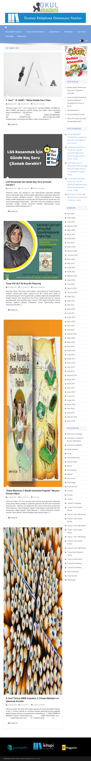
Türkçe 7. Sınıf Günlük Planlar (74, 531)
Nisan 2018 (71, 421)
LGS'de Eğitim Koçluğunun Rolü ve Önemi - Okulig (76, 156)
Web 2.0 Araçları (73, 572)
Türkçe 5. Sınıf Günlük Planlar (74, 508)
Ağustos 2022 (72, 276)
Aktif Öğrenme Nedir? (74, 194)
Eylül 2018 (70, 413)
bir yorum (36, 497)
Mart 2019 (70, 388)
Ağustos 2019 (72, 375)
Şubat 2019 (71, 392)
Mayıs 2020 (71, 338)
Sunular (70, 495)
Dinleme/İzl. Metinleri (74, 445)
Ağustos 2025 (72, 226)
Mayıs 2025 (71, 230)
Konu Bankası (72, 470)
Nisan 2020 (71, 342)
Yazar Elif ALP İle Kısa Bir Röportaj (23, 283)
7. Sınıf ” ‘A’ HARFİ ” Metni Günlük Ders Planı (28, 100)
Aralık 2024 (71, 238)
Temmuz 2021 (72, 292)
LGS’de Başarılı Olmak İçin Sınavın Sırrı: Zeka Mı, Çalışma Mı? (76, 150)
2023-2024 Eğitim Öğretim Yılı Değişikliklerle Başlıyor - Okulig (76, 171)
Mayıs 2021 (71, 296)
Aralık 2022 (71, 272)
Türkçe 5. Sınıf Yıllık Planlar (76, 514)
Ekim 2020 (71, 326)
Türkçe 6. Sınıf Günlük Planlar (74, 520)
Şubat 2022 (71, 280)
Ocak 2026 (71, 222)
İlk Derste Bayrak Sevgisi (75, 114)
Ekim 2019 (71, 367)
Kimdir (69, 466)
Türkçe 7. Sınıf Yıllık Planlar (76, 537)
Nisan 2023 (71, 259)
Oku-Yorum (82, 32)
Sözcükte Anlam (73, 110)
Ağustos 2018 (72, 417)
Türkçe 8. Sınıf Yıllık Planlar (76, 548)
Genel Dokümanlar (73, 458)
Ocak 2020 (71, 355)
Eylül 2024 (70, 243)
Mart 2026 (70, 214)
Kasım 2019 (71, 363)
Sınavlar (70, 491)
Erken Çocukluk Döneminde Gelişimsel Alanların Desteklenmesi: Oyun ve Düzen (76, 101)
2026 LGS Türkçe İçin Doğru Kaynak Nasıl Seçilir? (76, 120)
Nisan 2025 (71, 234)
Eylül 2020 (70, 330)
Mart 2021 (70, 305)
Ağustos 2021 (72, 288)
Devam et (14, 124)
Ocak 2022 (71, 284)
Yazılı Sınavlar (72, 576)
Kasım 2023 (71, 247)
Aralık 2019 (71, 359)
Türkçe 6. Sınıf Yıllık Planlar (76, 526)
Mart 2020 (70, 346)
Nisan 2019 (71, 384)
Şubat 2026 (71, 218)
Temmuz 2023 (72, 255)
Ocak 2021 (71, 313)
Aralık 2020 (71, 317)
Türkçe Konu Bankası (74, 563)
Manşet (70, 474)
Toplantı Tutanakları (74, 503)
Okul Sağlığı (9, 36)
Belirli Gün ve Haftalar (74, 434)
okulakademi (24, 104)
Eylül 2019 (70, 371)
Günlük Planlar (54, 32)
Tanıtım (70, 499)
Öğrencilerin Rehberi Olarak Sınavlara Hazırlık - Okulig (77, 187)
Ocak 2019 (71, 396)
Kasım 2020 (71, 321)
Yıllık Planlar (68, 32)
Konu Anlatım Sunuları (13, 32)
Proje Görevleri (72, 487)
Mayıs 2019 (71, 379)
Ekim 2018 (71, 408)
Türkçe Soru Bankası (74, 567)
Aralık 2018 (71, 400)
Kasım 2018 (71, 404)
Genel (69, 453)
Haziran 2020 (72, 334)
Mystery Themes (35, 758)
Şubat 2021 (71, 309)
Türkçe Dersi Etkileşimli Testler (75, 553)
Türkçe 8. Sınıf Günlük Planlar (74, 542)
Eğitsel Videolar (72, 449)
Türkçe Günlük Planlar (74, 559)
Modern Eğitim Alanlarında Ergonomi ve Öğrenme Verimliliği (76, 90)
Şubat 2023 (71, 267)
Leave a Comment (39, 104)
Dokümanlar (21, 36)
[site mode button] (81, 41)
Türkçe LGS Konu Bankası (35, 32)
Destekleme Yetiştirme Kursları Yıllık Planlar (75, 439)
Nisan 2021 (71, 301)
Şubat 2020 (71, 350)
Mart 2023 (70, 263)
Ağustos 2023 (72, 251)
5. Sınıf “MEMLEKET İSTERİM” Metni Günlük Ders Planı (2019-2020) (77, 137)
